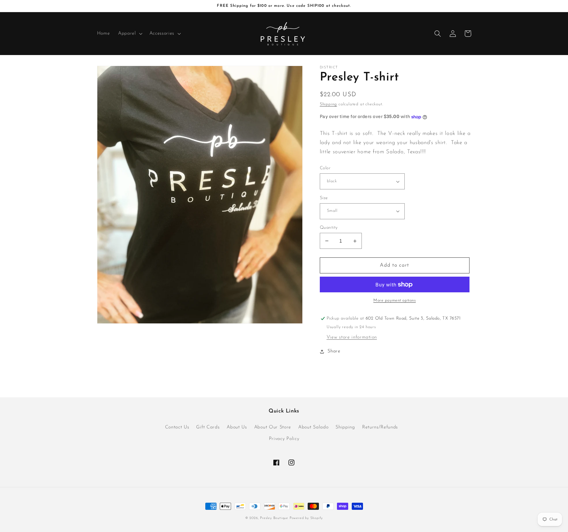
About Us (237, 427)
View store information (352, 337)
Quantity (329, 227)
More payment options (394, 300)
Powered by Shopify (306, 518)
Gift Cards (208, 427)
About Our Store (272, 427)
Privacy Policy (284, 438)
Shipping (328, 104)
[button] (129, 34)
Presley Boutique (275, 518)
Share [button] (333, 351)
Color (325, 168)
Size (324, 198)
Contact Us (177, 427)
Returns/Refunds (380, 427)
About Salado (313, 427)
